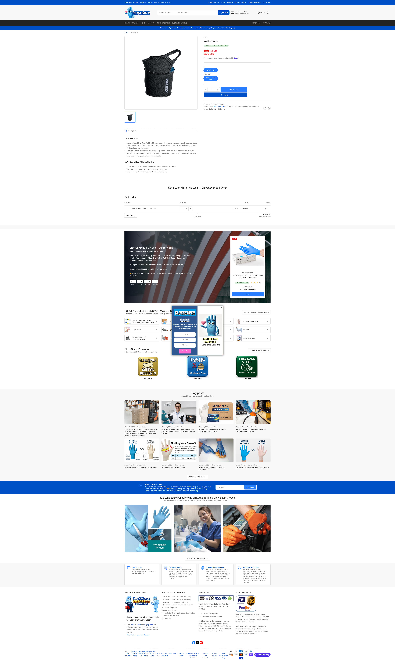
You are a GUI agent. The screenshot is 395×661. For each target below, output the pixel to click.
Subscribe (250, 487)
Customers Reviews (254, 2)
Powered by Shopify (148, 651)
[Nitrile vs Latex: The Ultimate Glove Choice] (141, 450)
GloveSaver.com (135, 651)
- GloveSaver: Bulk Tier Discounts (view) (176, 597)
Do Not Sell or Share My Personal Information (178, 613)
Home (223, 2)
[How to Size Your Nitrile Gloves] (178, 450)
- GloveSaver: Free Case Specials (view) (176, 599)
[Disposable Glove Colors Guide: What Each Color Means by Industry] (253, 412)
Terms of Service (240, 2)
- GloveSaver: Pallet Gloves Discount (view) (177, 605)
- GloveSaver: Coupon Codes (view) (174, 602)
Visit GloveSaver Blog (196, 477)
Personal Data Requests (170, 616)
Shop (248, 294)
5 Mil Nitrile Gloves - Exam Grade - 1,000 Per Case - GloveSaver (248, 276)
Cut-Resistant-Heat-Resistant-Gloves (139, 338)
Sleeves (246, 330)
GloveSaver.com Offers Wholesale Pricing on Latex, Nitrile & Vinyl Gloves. (148, 2)
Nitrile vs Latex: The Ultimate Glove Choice (140, 468)
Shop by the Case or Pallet (197, 558)
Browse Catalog (213, 2)
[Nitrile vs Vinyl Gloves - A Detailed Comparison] (216, 450)
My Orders (256, 23)
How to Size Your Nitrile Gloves (173, 468)
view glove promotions (258, 350)
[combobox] (202, 12)
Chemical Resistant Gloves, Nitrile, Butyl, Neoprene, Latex (143, 321)
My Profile (267, 23)
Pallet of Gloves (249, 338)
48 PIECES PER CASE (210, 78)
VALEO (206, 37)
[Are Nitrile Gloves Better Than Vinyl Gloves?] (253, 450)
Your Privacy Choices (169, 610)
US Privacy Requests (169, 608)
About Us (230, 2)
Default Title (210, 70)
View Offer (148, 379)
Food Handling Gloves (251, 321)
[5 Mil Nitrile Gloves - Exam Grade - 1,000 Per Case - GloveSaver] (248, 253)
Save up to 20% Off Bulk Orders (255, 312)
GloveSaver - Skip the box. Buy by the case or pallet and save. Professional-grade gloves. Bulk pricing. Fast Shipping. (197, 28)
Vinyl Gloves (136, 330)
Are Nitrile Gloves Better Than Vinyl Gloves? (252, 468)
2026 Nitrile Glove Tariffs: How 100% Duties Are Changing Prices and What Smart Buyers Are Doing (178, 431)
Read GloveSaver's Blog (223, 656)
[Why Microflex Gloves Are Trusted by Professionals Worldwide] (216, 412)
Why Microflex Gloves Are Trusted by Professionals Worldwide (212, 430)
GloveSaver (246, 272)
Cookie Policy (166, 618)
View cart (129, 215)
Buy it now (225, 95)
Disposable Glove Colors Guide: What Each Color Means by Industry (251, 430)
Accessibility (173, 653)
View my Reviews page (214, 656)
